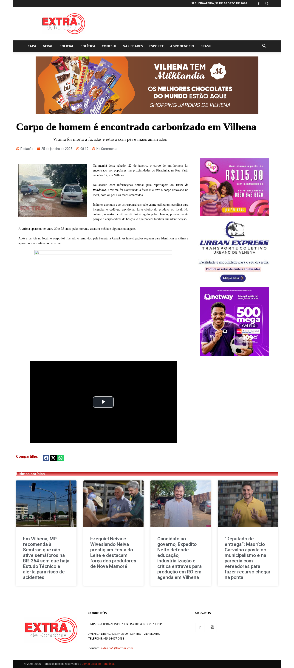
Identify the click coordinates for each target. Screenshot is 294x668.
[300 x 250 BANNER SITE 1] (234, 214)
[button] (264, 46)
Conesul (109, 46)
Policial (66, 46)
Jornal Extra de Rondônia (98, 663)
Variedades (133, 46)
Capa (32, 46)
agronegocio (182, 46)
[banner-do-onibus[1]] (234, 284)
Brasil (206, 46)
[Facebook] (258, 3)
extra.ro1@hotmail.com (117, 648)
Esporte (156, 46)
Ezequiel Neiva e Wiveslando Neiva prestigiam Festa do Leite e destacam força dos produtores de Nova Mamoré (113, 552)
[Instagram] (266, 3)
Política (87, 46)
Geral (48, 46)
